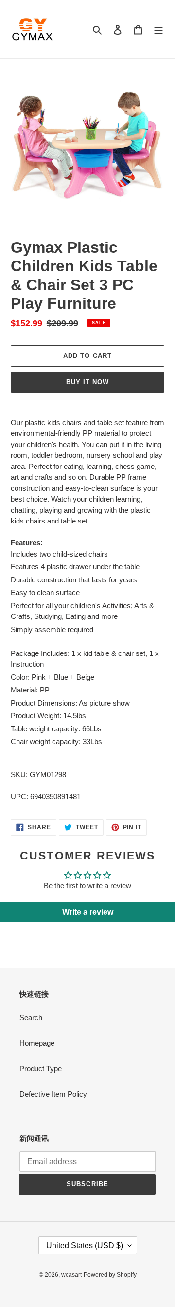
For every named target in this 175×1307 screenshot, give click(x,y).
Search (30, 1017)
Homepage (36, 1043)
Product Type (40, 1068)
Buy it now (87, 382)
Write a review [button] (87, 912)
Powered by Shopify (110, 1274)
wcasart (71, 1274)
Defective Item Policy (53, 1094)
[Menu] (158, 29)
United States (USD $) (84, 1245)
